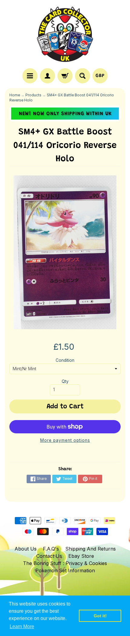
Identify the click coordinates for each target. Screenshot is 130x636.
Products (33, 95)
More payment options (65, 440)
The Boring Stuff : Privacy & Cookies (65, 563)
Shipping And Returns (90, 549)
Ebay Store (81, 556)
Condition (65, 360)
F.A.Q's (51, 549)
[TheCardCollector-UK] (65, 35)
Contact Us (49, 556)
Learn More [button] (22, 626)
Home (14, 95)
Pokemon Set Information (65, 570)
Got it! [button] (100, 615)
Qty (65, 381)
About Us (26, 549)
